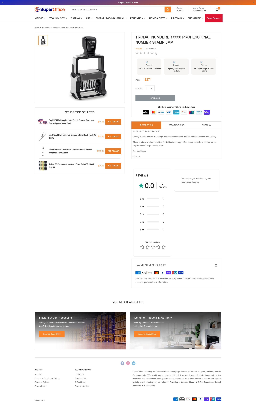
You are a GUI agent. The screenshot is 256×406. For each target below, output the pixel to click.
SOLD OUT (155, 98)
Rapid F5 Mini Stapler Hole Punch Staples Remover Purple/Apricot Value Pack (71, 121)
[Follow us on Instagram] (128, 363)
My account (198, 10)
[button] (152, 198)
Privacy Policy (40, 386)
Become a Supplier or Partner (47, 378)
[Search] (168, 9)
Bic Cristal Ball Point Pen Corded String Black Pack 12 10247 (72, 136)
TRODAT (138, 49)
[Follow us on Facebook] (122, 363)
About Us (38, 374)
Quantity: (139, 88)
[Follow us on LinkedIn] (133, 363)
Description (146, 125)
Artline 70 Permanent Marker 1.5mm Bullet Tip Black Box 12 (71, 165)
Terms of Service (82, 386)
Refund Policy (80, 382)
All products (46, 27)
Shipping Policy (81, 378)
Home (37, 27)
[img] (144, 53)
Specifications (176, 125)
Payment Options (42, 382)
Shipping (206, 125)
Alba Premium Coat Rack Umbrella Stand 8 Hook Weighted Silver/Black (70, 151)
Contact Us (79, 374)
